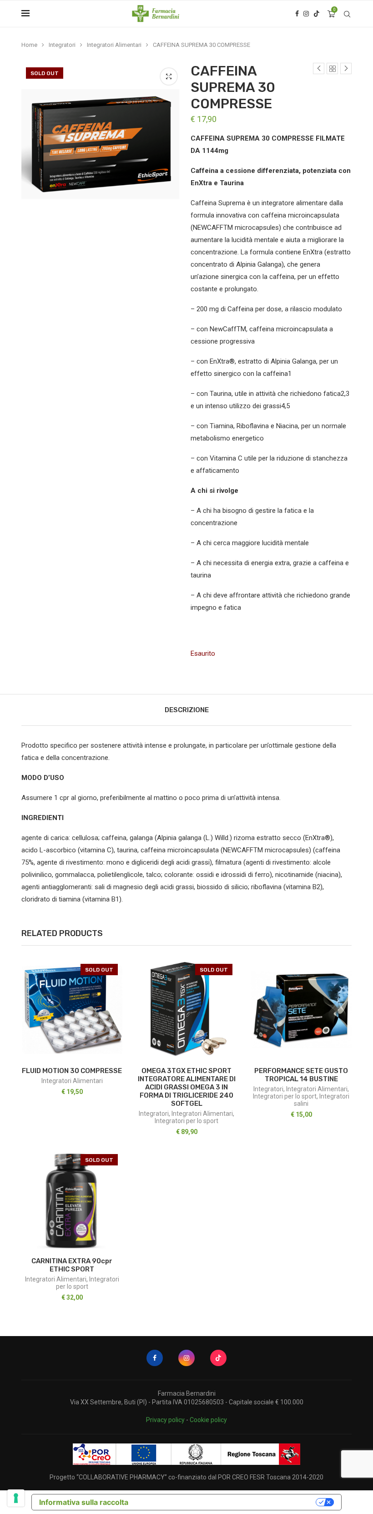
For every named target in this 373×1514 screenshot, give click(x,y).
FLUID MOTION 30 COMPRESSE (72, 1071)
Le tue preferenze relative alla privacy (226, 1502)
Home (29, 44)
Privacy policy (165, 1419)
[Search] (347, 14)
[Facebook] (297, 13)
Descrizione (187, 710)
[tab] (187, 710)
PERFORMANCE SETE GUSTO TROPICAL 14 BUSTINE (301, 1075)
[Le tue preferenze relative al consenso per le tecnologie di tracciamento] (16, 1498)
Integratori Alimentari (114, 44)
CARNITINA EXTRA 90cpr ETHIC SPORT (71, 1265)
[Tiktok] (316, 13)
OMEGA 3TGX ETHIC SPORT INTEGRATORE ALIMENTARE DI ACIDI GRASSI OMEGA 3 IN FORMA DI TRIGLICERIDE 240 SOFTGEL (187, 1087)
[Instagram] (306, 13)
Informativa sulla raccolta (83, 1502)
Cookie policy (208, 1419)
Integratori (62, 44)
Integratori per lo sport (186, 1120)
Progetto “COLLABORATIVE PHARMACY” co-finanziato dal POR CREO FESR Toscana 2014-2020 (186, 1477)
